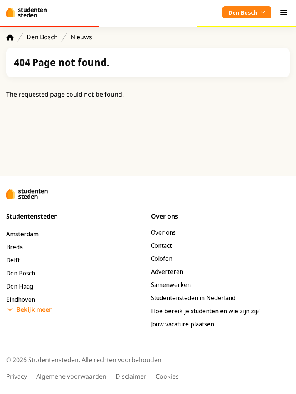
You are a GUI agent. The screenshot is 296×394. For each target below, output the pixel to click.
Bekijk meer (34, 309)
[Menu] (284, 12)
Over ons (163, 232)
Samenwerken (171, 284)
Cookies (167, 376)
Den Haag (19, 286)
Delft (13, 260)
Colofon (161, 258)
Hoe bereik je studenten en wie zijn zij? (205, 311)
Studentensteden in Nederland (193, 298)
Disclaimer (131, 376)
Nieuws (81, 37)
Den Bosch (42, 37)
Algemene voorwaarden (71, 376)
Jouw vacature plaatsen (182, 324)
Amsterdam (22, 234)
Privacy (16, 376)
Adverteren (167, 271)
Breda (14, 247)
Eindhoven (20, 299)
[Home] (10, 37)
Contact (161, 245)
